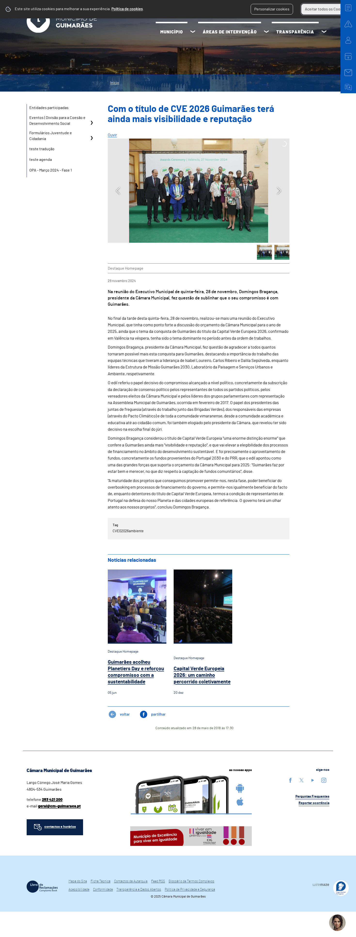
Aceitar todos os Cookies (326, 9)
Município (171, 32)
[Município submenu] (192, 32)
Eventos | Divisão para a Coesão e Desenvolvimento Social (57, 120)
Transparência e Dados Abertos (138, 889)
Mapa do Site (78, 881)
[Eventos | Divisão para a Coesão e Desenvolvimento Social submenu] (91, 122)
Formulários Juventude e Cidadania (50, 136)
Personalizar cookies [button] (271, 9)
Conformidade (103, 889)
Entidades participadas (49, 108)
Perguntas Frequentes (312, 796)
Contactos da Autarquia (130, 881)
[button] (264, 252)
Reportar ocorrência (314, 803)
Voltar (125, 714)
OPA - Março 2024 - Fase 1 (50, 170)
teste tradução (41, 149)
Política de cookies (127, 9)
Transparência (295, 32)
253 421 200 (52, 800)
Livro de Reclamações (42, 887)
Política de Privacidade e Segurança (190, 889)
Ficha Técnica (100, 881)
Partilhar (158, 714)
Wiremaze (320, 884)
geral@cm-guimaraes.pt (59, 806)
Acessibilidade (79, 889)
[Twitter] (301, 780)
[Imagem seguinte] (279, 190)
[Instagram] (323, 780)
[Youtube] (312, 780)
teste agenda (40, 160)
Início (114, 83)
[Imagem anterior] (118, 190)
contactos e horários (60, 826)
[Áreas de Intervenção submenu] (266, 32)
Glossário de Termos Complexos (191, 881)
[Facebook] (290, 780)
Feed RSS (158, 881)
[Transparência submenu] (324, 32)
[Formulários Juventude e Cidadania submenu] (91, 137)
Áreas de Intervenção (230, 32)
